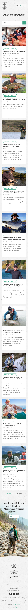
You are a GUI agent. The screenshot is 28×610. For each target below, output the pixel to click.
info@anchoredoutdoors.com (14, 590)
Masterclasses (20, 582)
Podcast (8, 582)
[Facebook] (10, 594)
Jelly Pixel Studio (16, 604)
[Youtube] (14, 594)
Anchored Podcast (10, 48)
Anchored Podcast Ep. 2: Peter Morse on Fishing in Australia (13, 424)
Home (7, 579)
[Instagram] (17, 594)
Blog (20, 579)
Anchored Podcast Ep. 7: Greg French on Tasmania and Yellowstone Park (13, 191)
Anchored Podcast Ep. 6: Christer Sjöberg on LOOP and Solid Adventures (14, 238)
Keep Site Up (18, 607)
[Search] (24, 22)
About (7, 584)
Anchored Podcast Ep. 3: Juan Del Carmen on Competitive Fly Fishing (13, 378)
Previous (8, 493)
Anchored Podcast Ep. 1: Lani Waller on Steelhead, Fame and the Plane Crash (14, 471)
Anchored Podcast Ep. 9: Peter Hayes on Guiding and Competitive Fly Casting (14, 98)
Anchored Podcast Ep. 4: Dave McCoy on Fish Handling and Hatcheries (13, 331)
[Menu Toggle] (17, 5)
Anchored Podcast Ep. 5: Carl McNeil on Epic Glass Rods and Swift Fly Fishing (14, 285)
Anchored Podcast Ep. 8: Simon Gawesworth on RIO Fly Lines (11, 145)
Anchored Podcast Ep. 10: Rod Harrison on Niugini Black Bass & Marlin (14, 52)
